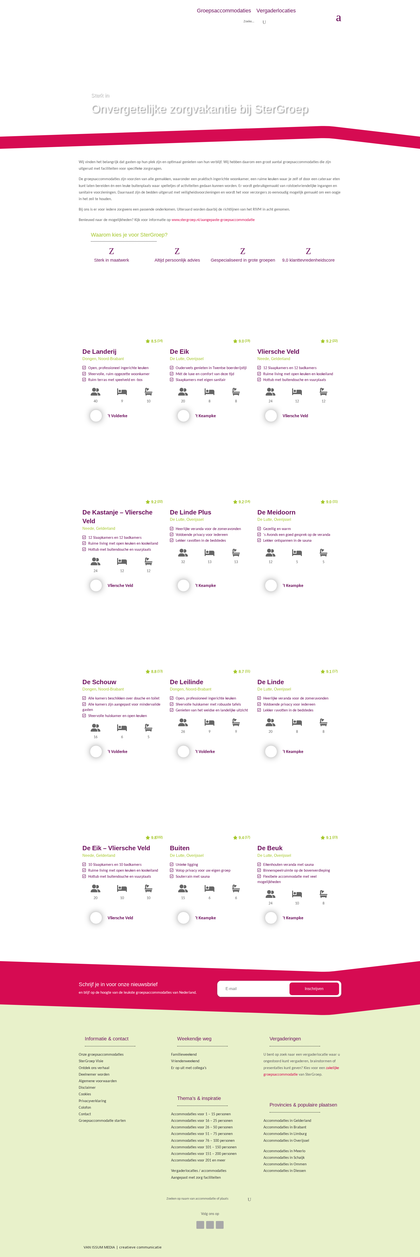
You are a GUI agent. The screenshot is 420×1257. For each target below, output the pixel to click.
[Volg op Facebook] (200, 1225)
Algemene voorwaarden (98, 1081)
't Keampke (205, 416)
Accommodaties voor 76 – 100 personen (203, 1141)
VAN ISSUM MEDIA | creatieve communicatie (122, 1247)
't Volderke (117, 416)
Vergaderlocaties (276, 11)
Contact (85, 1114)
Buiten (180, 848)
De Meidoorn (276, 512)
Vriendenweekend (185, 1061)
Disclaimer (87, 1088)
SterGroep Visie (91, 1061)
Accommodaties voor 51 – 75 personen (202, 1134)
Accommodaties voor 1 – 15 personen (201, 1114)
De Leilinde (186, 682)
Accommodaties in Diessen (284, 1171)
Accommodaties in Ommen (284, 1164)
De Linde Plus (190, 512)
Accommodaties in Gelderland (287, 1121)
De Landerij (99, 351)
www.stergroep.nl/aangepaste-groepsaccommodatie (213, 220)
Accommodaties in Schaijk (284, 1158)
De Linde (270, 682)
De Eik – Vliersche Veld (116, 848)
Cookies (85, 1094)
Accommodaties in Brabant (284, 1127)
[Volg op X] (210, 1225)
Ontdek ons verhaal (94, 1068)
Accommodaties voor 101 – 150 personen (203, 1147)
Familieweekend (184, 1055)
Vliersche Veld (278, 351)
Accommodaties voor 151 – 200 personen (203, 1154)
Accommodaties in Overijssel (286, 1141)
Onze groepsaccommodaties (101, 1055)
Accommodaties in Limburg (285, 1134)
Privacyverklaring (92, 1101)
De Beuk (269, 848)
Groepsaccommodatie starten (102, 1121)
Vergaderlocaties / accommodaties (198, 1171)
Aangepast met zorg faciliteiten (196, 1178)
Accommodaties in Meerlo (284, 1151)
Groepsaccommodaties (224, 11)
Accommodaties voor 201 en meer (198, 1160)
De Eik (179, 351)
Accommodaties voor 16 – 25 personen (202, 1121)
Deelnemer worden (94, 1075)
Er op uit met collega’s (188, 1068)
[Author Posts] (96, 416)
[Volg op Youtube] (220, 1225)
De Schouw (99, 682)
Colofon (85, 1108)
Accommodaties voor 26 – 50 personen (202, 1127)
